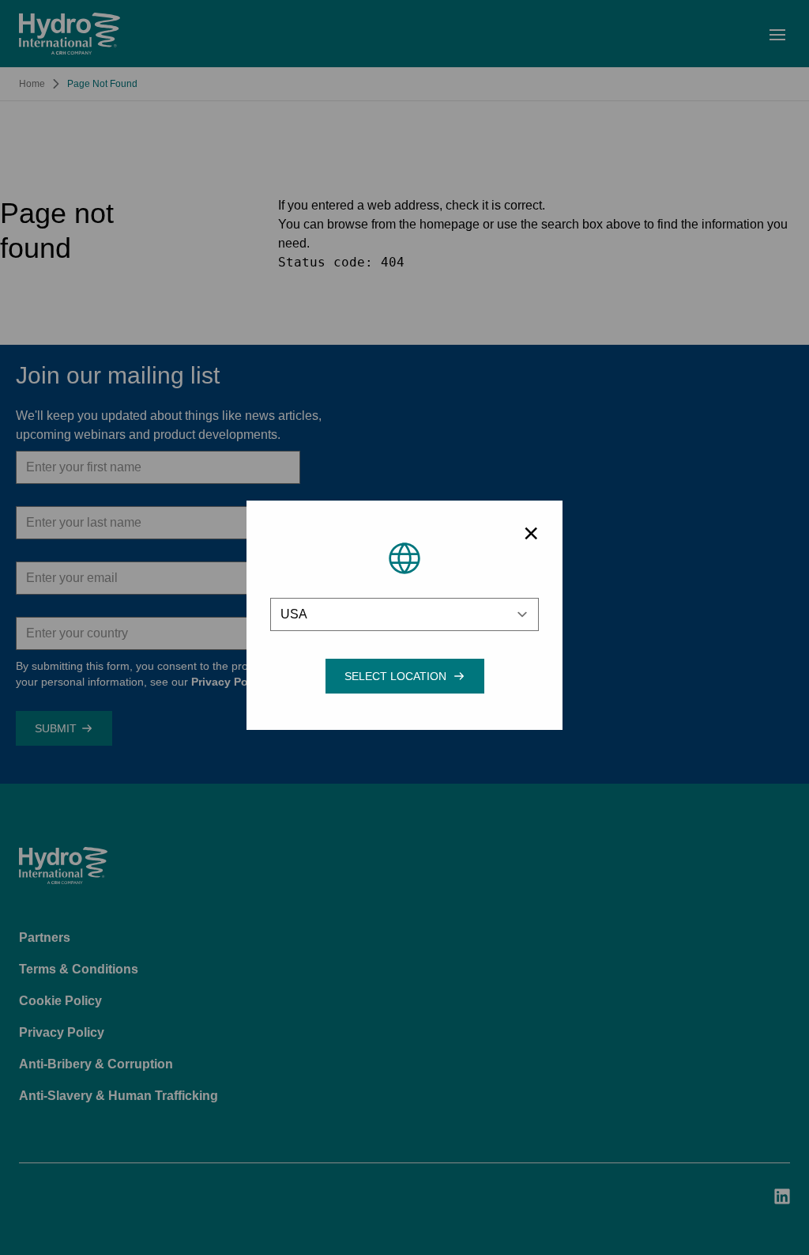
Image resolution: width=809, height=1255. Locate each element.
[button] (395, 676)
